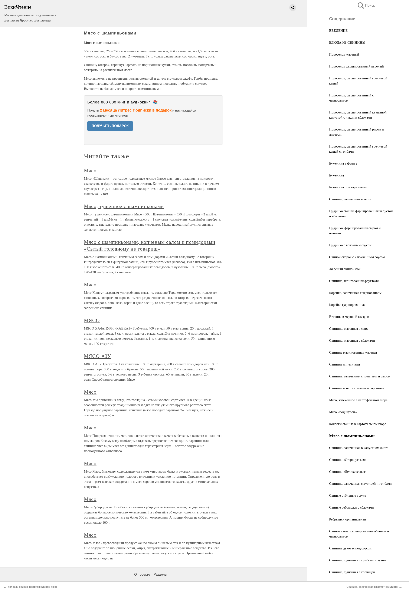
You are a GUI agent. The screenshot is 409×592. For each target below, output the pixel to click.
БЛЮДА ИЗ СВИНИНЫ (347, 42)
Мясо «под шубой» (343, 412)
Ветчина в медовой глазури (349, 316)
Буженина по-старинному (348, 187)
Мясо (90, 170)
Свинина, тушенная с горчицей (352, 572)
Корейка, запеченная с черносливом (355, 292)
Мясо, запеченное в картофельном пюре (358, 400)
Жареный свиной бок (344, 269)
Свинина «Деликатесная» (348, 471)
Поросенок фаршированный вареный (356, 66)
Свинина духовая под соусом (350, 548)
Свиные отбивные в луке (347, 495)
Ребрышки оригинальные (347, 519)
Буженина (336, 175)
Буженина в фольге (343, 163)
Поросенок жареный (344, 54)
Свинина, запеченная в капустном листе (358, 447)
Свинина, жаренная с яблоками (352, 340)
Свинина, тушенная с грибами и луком (357, 560)
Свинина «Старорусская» (347, 459)
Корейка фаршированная (347, 304)
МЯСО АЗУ (97, 356)
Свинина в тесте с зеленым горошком (356, 388)
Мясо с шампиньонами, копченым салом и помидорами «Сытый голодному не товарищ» (149, 245)
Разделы (160, 574)
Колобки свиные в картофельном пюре (357, 423)
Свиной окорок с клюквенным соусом (357, 257)
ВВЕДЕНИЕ (338, 30)
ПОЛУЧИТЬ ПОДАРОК (110, 126)
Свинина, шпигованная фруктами (354, 280)
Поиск (365, 5)
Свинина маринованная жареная (353, 352)
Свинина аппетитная (344, 364)
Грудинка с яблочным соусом (350, 245)
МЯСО (92, 320)
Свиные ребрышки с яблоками (351, 507)
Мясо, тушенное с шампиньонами (124, 206)
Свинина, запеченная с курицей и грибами (360, 483)
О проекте (142, 574)
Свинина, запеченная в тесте (350, 199)
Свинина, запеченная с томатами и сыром (359, 376)
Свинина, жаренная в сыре (348, 328)
